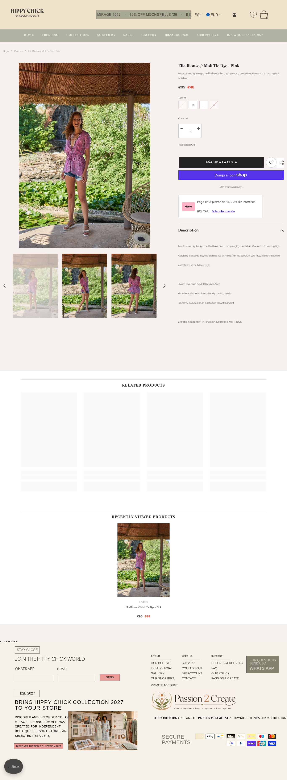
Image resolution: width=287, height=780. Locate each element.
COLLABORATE (192, 668)
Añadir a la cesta (220, 162)
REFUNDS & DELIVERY (227, 663)
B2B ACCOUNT (192, 673)
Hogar (6, 51)
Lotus (143, 602)
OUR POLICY (220, 673)
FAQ (214, 668)
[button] (4, 286)
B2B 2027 (27, 693)
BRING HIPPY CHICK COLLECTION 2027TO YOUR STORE (62, 705)
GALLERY (157, 673)
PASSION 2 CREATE (225, 678)
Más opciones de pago (231, 186)
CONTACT (189, 678)
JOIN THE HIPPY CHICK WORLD (50, 659)
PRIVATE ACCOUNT (164, 685)
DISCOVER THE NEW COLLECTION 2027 (38, 746)
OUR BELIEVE (160, 663)
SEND (110, 677)
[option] (84, 155)
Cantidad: (183, 118)
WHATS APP (25, 669)
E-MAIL (62, 669)
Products (19, 51)
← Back (13, 766)
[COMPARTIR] (280, 163)
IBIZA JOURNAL (161, 668)
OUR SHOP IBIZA (163, 678)
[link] (192, 18)
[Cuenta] (234, 15)
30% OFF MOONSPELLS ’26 (153, 14)
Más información (223, 211)
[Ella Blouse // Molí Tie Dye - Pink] (143, 560)
